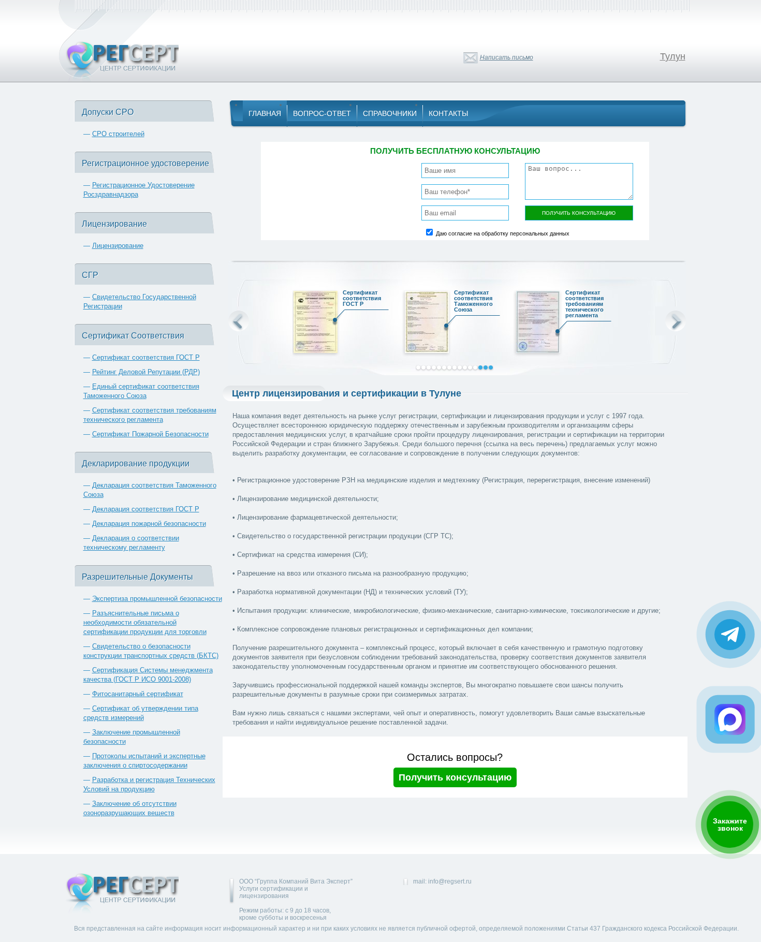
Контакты (448, 113)
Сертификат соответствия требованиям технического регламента (584, 304)
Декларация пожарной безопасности (149, 523)
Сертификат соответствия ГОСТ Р (146, 357)
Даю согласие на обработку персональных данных (502, 233)
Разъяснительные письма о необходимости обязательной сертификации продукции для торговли (145, 622)
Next (675, 321)
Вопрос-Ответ (322, 113)
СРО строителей (118, 134)
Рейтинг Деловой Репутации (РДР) (146, 372)
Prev (238, 321)
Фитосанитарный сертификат (137, 694)
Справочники (390, 113)
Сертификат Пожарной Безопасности (150, 434)
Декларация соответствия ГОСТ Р (145, 509)
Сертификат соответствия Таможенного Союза (473, 301)
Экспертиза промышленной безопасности (157, 598)
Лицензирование (117, 245)
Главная (264, 113)
